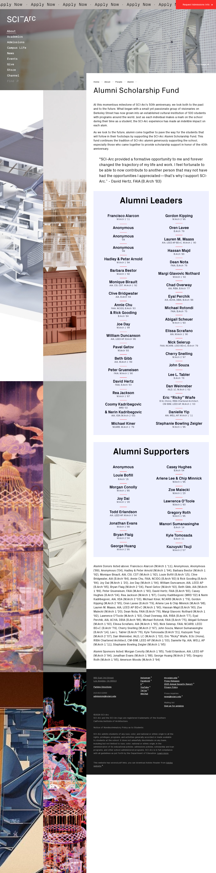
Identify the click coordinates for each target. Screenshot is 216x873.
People (118, 82)
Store (11, 70)
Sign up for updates (174, 706)
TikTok (143, 690)
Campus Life (16, 47)
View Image (200, 64)
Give (10, 64)
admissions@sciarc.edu (104, 696)
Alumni (130, 82)
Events (12, 58)
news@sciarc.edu (172, 696)
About (11, 31)
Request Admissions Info (196, 4)
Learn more (162, 753)
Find (10, 81)
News (10, 53)
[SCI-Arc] (21, 19)
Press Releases (171, 681)
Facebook (145, 681)
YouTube (144, 687)
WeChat (144, 693)
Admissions (16, 42)
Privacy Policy (171, 687)
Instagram (145, 677)
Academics (15, 36)
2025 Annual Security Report (178, 684)
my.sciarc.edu (170, 677)
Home (96, 82)
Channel (13, 75)
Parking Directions (102, 687)
